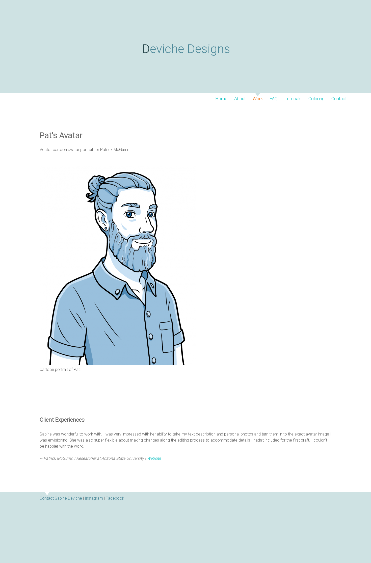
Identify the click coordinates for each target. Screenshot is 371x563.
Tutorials (293, 98)
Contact (339, 98)
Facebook (115, 498)
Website (154, 458)
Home (221, 98)
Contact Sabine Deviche (61, 498)
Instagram (94, 498)
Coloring (316, 98)
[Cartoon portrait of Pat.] (118, 364)
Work (258, 98)
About (240, 98)
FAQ (274, 98)
